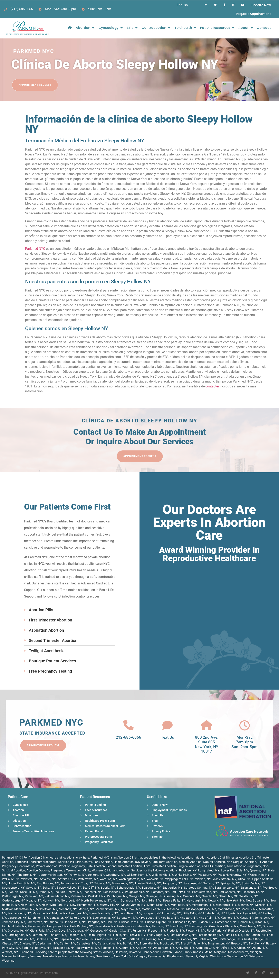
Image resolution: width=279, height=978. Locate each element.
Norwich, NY (50, 900)
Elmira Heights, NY (99, 934)
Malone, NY (59, 913)
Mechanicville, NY (107, 909)
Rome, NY (45, 892)
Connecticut (151, 952)
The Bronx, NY (27, 874)
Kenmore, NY (229, 917)
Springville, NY (230, 883)
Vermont (191, 956)
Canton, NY (67, 943)
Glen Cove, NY (61, 930)
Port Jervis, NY (181, 892)
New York (120, 956)
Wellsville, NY (11, 879)
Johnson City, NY (13, 922)
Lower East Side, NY (234, 870)
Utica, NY (244, 879)
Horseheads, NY (226, 922)
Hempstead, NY (57, 926)
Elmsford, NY (76, 934)
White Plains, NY (186, 874)
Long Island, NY (208, 870)
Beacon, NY (239, 943)
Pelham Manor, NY (57, 896)
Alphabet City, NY (208, 947)
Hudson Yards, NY (131, 922)
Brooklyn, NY (187, 870)
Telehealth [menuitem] (183, 27)
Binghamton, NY (219, 943)
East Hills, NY (233, 934)
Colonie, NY (172, 939)
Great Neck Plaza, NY (223, 926)
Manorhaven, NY (229, 909)
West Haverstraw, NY (232, 874)
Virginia (204, 956)
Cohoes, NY (189, 939)
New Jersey (86, 956)
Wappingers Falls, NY (179, 879)
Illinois (188, 952)
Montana (35, 956)
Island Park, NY (75, 922)
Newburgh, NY (196, 900)
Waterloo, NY (108, 879)
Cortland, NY (136, 939)
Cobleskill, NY (208, 939)
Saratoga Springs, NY (198, 887)
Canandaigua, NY (109, 943)
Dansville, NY (85, 939)
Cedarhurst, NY (48, 943)
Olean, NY (225, 896)
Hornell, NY (245, 922)
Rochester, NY (92, 892)
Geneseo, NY (99, 930)
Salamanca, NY (250, 887)
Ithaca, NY (56, 922)
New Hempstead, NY (84, 904)
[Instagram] (233, 5)
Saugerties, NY (172, 887)
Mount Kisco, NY (158, 904)
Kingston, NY (188, 917)
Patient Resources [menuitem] (215, 27)
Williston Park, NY (138, 874)
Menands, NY (68, 909)
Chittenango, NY (230, 939)
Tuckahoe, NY (70, 883)
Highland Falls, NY (14, 926)
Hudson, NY (205, 922)
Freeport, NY (156, 930)
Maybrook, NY (130, 909)
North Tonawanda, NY (96, 900)
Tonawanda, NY (122, 883)
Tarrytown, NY (172, 883)
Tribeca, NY (102, 883)
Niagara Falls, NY (173, 900)
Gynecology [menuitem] (108, 27)
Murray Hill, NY (110, 904)
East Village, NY (157, 934)
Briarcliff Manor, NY (193, 943)
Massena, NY (176, 909)
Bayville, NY (256, 943)
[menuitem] (70, 27)
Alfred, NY (228, 947)
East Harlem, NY (255, 934)
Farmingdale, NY (19, 934)
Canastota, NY (86, 943)
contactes (212, 386)
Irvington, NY (96, 922)
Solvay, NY (33, 887)
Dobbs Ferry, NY (47, 939)
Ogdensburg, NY (13, 900)
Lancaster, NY (59, 917)
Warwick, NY (155, 879)
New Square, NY (257, 900)
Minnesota (9, 956)
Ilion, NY (112, 922)
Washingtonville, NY (132, 879)
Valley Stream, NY (224, 879)
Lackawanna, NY (104, 917)
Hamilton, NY (179, 926)
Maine (208, 952)
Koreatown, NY (127, 917)
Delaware (166, 952)
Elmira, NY (120, 934)
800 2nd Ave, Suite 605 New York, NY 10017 (206, 744)
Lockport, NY (152, 913)
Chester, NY (10, 943)
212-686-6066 (128, 737)
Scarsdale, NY (151, 887)
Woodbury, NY (115, 874)
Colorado (135, 952)
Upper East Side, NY (21, 883)
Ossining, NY (172, 896)
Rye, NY (13, 892)
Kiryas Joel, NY (149, 917)
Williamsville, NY (162, 874)
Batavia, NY (43, 947)
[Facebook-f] (224, 5)
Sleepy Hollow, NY (69, 887)
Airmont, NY (10, 952)
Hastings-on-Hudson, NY (133, 926)
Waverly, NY (47, 879)
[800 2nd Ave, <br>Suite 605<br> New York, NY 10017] (206, 725)
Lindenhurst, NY (214, 913)
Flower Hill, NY (195, 930)
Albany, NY (259, 947)
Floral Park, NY (217, 930)
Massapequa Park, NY (201, 909)
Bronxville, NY (149, 943)
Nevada (48, 956)
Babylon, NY (109, 947)
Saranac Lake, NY (227, 887)
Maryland (220, 952)
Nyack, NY (33, 900)
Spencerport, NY (13, 887)
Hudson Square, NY (158, 922)
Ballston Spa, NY (63, 947)
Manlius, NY (249, 909)
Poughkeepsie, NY (137, 892)
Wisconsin (256, 956)
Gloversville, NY (18, 930)
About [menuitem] (243, 27)
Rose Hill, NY (28, 892)
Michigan (256, 952)
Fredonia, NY (175, 930)
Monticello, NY (180, 904)
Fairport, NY (40, 934)
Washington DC (237, 956)
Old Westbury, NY (246, 896)
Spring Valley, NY (253, 883)
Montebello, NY (226, 904)
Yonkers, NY (96, 874)
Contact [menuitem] (264, 27)
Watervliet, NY (66, 879)
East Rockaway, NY (183, 934)
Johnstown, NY (264, 917)
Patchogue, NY (117, 896)
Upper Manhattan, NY (53, 874)
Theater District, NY (148, 883)
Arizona (108, 952)
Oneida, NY (209, 896)
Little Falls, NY (192, 913)
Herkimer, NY (37, 926)
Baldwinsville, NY (87, 947)
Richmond (26, 952)
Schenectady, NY (128, 887)
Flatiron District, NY (241, 930)
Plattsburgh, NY (12, 896)
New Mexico (104, 956)
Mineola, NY (263, 904)
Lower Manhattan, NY (103, 913)
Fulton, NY (139, 930)
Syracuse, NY (192, 883)
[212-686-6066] (128, 725)
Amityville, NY (185, 947)
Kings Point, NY (209, 917)
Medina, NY (86, 909)
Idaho (178, 952)
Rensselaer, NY (113, 892)
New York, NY (235, 900)
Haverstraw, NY (105, 926)
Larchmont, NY (38, 917)
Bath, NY (27, 947)
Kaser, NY (246, 917)
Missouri (22, 956)
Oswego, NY (154, 896)
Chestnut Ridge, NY (255, 939)
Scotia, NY (108, 887)
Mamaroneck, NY (19, 913)
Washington (218, 956)
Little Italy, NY (171, 913)
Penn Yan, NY (34, 896)
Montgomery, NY (203, 904)
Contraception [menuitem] (154, 27)
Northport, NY (70, 900)
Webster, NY (29, 879)
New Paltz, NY (30, 904)
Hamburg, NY (198, 926)
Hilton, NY (261, 922)
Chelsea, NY (28, 943)
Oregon (141, 956)
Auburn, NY (126, 947)
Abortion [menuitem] (83, 27)
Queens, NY (258, 870)
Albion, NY (244, 947)
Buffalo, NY (130, 943)
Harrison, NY (160, 926)
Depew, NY (66, 939)
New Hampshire (66, 956)
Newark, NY (216, 900)
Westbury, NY (207, 874)
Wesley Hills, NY (258, 874)
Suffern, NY (211, 883)
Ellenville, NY (136, 934)
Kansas (198, 952)
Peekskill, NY (96, 896)
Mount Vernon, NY (133, 904)
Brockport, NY (169, 943)
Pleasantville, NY (253, 892)
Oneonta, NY (191, 896)
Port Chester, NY (230, 892)
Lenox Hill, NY (252, 913)
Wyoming (8, 960)
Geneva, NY (81, 930)
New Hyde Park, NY (55, 904)
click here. (83, 857)
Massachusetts (238, 952)
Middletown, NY (46, 909)
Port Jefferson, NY (204, 892)
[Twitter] (215, 5)
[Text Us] (167, 725)
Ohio (131, 956)
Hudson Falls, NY (184, 922)
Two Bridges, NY (48, 883)
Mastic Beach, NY (153, 909)
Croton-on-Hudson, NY (110, 939)
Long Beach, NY (130, 913)
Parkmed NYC (35, 249)
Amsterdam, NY (163, 947)
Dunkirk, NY (26, 939)
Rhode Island (175, 956)
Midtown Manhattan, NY (18, 909)
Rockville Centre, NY (67, 892)
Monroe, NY (246, 904)
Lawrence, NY (17, 917)
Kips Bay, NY (169, 917)
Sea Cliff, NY (91, 887)
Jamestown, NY (37, 922)
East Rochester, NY (210, 934)
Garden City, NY (120, 930)
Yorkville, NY (77, 874)
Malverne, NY (41, 913)
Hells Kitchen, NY (81, 926)
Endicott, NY (57, 934)
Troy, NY (87, 883)
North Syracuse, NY (126, 900)
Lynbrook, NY (78, 913)
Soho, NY (48, 887)
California (121, 952)
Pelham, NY (78, 896)
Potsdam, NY (160, 892)
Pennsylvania (156, 956)
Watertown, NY (88, 879)
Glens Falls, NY (40, 930)
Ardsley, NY (144, 947)
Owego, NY (136, 896)
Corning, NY (154, 939)
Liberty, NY (233, 913)
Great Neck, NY (250, 926)
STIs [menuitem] (130, 27)
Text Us (167, 737)
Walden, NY (203, 879)
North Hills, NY (150, 900)
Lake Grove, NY (80, 917)
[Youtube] (242, 5)
